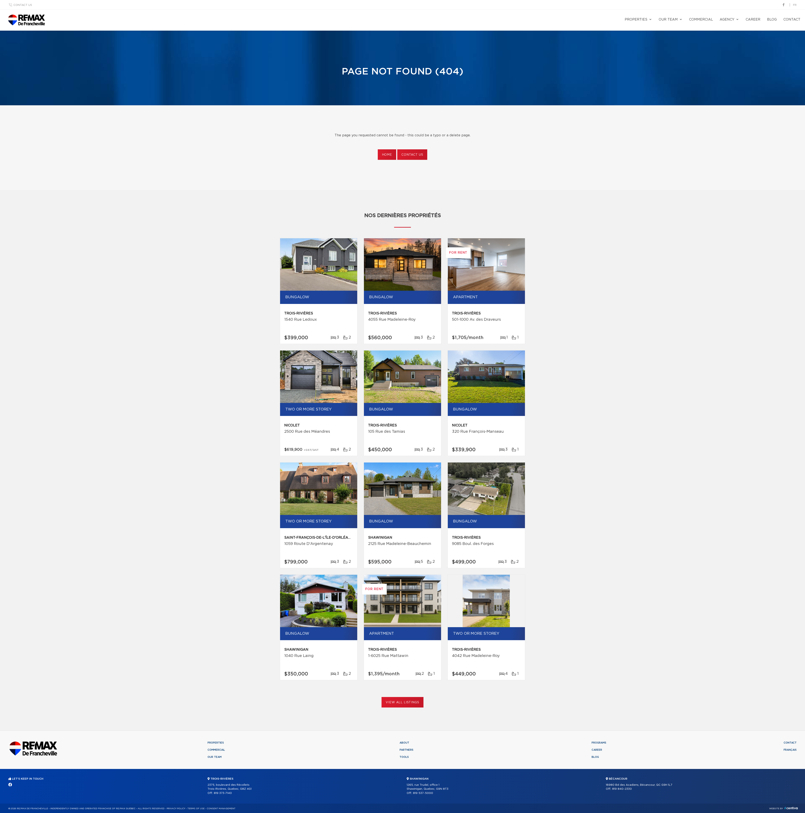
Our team (668, 19)
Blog (772, 19)
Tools (404, 757)
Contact (791, 19)
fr (795, 5)
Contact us (22, 5)
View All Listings (402, 702)
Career (753, 19)
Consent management (221, 809)
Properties (636, 19)
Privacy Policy (176, 809)
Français (790, 750)
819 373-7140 (223, 793)
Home (387, 154)
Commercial (701, 19)
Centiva (791, 808)
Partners (406, 750)
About (404, 742)
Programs (599, 742)
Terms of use (196, 809)
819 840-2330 (622, 789)
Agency (727, 19)
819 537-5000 (423, 793)
